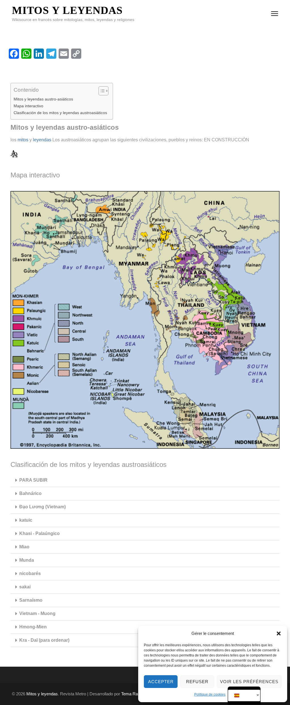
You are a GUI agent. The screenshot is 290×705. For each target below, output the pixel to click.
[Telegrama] (51, 54)
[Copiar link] (76, 54)
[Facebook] (14, 54)
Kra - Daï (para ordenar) (44, 640)
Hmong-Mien (33, 626)
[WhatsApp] (26, 54)
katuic (25, 520)
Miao (24, 546)
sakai (25, 586)
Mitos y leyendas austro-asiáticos (43, 99)
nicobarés (30, 573)
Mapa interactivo (28, 106)
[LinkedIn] (39, 54)
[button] (279, 633)
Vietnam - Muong (37, 613)
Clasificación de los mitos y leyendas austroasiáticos (60, 112)
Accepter (161, 681)
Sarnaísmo (30, 600)
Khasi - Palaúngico (39, 533)
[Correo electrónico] (63, 54)
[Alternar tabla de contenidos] (100, 91)
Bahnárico (30, 493)
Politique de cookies (209, 694)
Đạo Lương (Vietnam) (42, 506)
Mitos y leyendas (67, 10)
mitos (23, 139)
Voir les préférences (249, 681)
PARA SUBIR (33, 480)
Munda (26, 560)
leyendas (42, 139)
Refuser (197, 681)
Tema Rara (131, 693)
